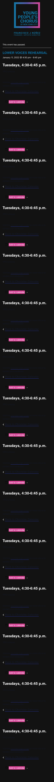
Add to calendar (17, 102)
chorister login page (20, 82)
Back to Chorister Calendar (22, 91)
